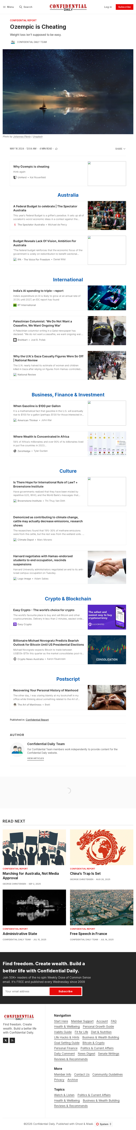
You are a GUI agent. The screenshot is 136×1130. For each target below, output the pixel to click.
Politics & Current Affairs (94, 1095)
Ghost (79, 1124)
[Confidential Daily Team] (13, 42)
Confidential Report (23, 20)
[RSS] (12, 1040)
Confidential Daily (44, 1124)
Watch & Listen (64, 1095)
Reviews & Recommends (71, 1106)
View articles (35, 758)
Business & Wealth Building (101, 1100)
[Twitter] (5, 1040)
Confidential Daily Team (32, 42)
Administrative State (20, 934)
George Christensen (14, 884)
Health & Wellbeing (67, 1100)
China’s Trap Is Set (85, 873)
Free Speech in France (88, 934)
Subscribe (124, 6)
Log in (108, 6)
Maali (89, 1124)
